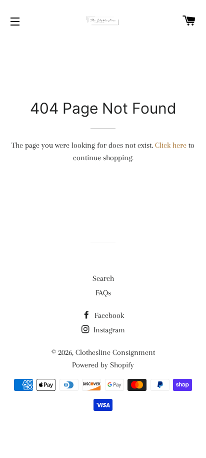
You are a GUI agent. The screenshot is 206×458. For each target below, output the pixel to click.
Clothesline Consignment (115, 352)
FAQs (103, 292)
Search (103, 278)
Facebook (108, 315)
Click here (170, 145)
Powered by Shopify (103, 364)
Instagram (108, 329)
